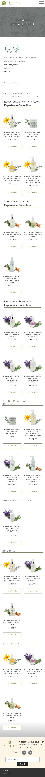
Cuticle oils (7, 72)
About (6, 771)
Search (22, 764)
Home (6, 83)
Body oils (6, 68)
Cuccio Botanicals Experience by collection (19, 58)
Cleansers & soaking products (14, 61)
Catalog (6, 773)
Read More (12, 147)
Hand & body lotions (10, 65)
